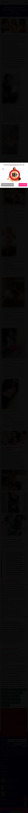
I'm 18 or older (22, 184)
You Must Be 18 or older (7, 184)
